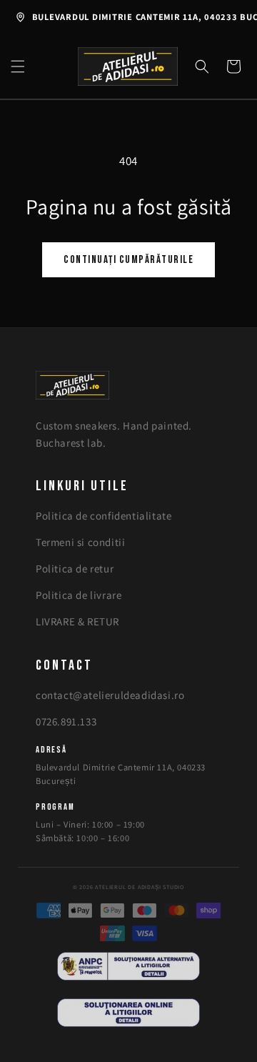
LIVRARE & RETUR (77, 621)
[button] (18, 66)
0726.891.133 (66, 721)
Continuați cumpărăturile (128, 260)
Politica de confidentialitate (103, 515)
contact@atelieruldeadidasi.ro (110, 695)
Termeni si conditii (80, 542)
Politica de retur (75, 568)
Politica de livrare (78, 595)
